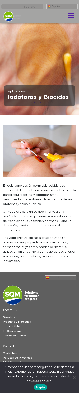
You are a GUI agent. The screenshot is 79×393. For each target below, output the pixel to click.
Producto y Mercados (17, 321)
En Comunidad (12, 330)
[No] (74, 377)
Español (55, 6)
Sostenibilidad (12, 326)
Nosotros (9, 317)
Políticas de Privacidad (17, 357)
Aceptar (40, 387)
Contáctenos (11, 353)
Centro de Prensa (14, 335)
